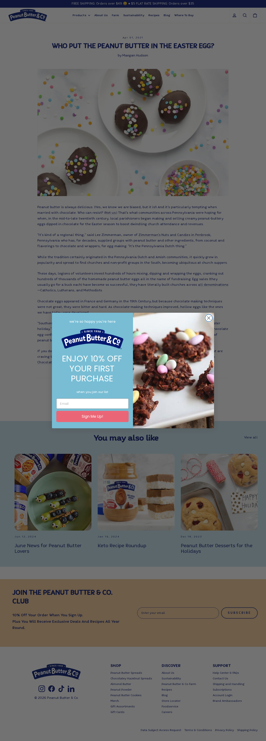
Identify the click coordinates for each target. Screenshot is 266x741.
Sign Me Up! (92, 416)
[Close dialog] (208, 318)
